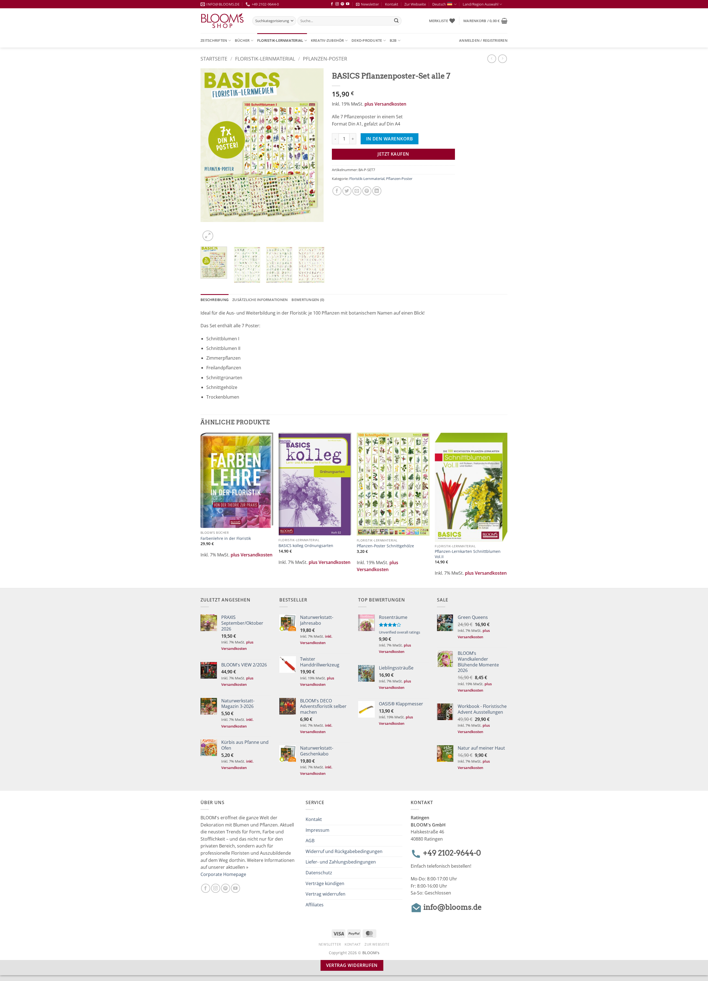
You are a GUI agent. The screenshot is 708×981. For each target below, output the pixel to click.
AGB (310, 841)
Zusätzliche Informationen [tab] (260, 299)
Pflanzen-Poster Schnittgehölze (385, 545)
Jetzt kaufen (393, 154)
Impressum (317, 830)
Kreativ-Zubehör (327, 40)
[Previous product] (502, 58)
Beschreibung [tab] (214, 299)
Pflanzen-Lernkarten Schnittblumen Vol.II (468, 554)
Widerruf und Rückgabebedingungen (344, 851)
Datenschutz (319, 873)
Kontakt (391, 4)
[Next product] (491, 58)
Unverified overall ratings (399, 632)
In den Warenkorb (389, 139)
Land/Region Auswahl (480, 4)
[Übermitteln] (396, 21)
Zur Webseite (415, 4)
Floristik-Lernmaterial (280, 40)
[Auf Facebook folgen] (332, 4)
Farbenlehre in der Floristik (226, 538)
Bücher (242, 40)
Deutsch (439, 4)
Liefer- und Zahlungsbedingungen (341, 862)
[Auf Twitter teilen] (347, 190)
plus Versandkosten (385, 104)
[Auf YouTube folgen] (347, 4)
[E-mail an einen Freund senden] (356, 190)
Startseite (214, 58)
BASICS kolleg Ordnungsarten (305, 545)
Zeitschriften (214, 40)
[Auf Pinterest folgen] (342, 4)
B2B (393, 40)
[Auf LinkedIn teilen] (376, 190)
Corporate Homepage (223, 874)
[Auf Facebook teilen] (337, 190)
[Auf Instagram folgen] (337, 4)
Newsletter (370, 4)
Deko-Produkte (367, 40)
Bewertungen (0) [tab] (307, 299)
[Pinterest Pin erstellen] (366, 190)
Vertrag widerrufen (325, 894)
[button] (485, 21)
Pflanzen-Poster (325, 58)
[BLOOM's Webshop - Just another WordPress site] (222, 21)
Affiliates (315, 905)
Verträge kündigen (325, 883)
